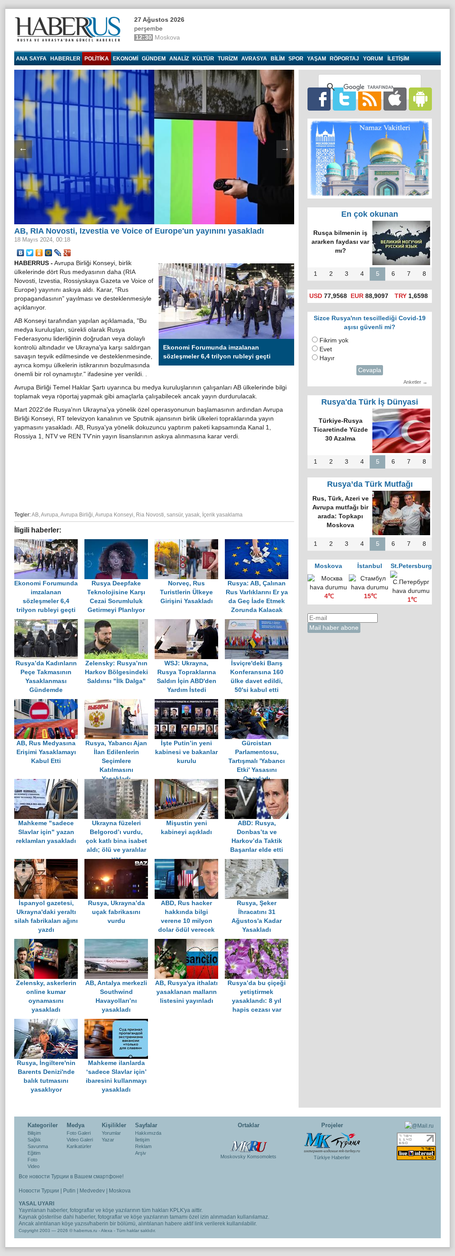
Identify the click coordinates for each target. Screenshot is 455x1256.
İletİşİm (398, 59)
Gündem (154, 59)
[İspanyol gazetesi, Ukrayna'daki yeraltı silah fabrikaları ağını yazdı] (49, 863)
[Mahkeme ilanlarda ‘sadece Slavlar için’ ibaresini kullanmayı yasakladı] (118, 1023)
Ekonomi (125, 59)
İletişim (142, 1139)
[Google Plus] (67, 252)
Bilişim (34, 1133)
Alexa (106, 1230)
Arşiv (140, 1153)
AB (35, 515)
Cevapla (369, 370)
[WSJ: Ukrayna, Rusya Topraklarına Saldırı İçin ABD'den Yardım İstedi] (190, 623)
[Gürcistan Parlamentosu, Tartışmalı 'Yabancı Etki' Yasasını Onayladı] (259, 703)
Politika (96, 59)
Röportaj (344, 59)
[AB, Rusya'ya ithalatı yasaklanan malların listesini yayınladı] (190, 943)
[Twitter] (30, 252)
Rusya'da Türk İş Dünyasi (369, 401)
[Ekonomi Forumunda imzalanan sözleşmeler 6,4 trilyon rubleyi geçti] (49, 543)
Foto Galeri (79, 1133)
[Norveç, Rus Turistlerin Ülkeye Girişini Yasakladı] (190, 543)
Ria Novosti (150, 515)
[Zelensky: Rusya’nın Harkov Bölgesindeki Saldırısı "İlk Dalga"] (119, 623)
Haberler (65, 59)
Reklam (143, 1146)
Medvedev (92, 1191)
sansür (175, 515)
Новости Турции (39, 1191)
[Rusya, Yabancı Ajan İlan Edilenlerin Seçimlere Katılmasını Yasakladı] (119, 703)
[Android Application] (420, 98)
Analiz (179, 59)
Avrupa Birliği (76, 515)
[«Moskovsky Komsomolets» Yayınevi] (248, 1142)
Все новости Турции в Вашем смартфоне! (71, 1176)
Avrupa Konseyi (114, 515)
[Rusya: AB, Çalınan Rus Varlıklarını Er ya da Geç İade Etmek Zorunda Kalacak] (259, 543)
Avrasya (254, 59)
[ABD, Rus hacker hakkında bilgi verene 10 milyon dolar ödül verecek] (190, 863)
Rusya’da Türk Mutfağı (370, 484)
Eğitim (34, 1153)
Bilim (278, 59)
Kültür (203, 59)
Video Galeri (80, 1139)
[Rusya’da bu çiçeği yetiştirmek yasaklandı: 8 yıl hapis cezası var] (259, 943)
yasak (192, 515)
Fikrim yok (333, 340)
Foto (32, 1159)
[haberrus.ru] (69, 29)
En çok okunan (369, 214)
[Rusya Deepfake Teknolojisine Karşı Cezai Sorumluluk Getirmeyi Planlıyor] (119, 543)
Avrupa (49, 515)
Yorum (373, 59)
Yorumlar (111, 1133)
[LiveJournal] (58, 252)
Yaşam (316, 59)
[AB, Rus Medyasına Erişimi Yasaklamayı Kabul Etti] (49, 703)
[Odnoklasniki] (39, 252)
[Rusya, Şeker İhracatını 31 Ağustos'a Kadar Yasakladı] (259, 863)
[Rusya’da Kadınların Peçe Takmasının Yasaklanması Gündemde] (49, 623)
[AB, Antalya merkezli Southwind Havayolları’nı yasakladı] (119, 943)
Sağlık (34, 1139)
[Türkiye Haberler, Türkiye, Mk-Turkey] (331, 1142)
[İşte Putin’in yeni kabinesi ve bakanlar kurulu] (190, 703)
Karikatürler (79, 1146)
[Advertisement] (154, 474)
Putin (69, 1191)
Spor (295, 59)
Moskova (120, 1191)
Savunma (38, 1146)
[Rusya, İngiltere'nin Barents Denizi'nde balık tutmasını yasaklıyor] (49, 1023)
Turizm (228, 59)
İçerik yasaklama (222, 515)
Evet (325, 349)
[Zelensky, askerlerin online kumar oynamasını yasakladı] (49, 943)
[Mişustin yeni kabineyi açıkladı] (190, 783)
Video (34, 1166)
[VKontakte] (20, 252)
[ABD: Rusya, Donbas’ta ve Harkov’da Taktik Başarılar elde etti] (259, 783)
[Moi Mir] (48, 252)
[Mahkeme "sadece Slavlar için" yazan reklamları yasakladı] (49, 783)
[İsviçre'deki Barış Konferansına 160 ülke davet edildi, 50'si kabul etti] (259, 623)
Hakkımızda (148, 1133)
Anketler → (415, 382)
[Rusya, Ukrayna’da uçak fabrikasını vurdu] (119, 863)
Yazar (108, 1139)
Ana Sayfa (31, 59)
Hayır (327, 358)
